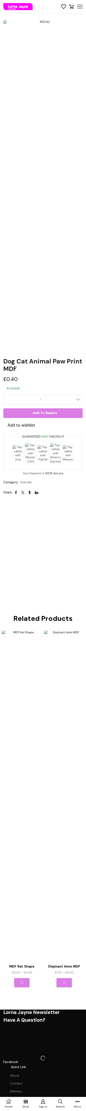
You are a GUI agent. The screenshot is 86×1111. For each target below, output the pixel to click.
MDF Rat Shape (21, 966)
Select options (22, 983)
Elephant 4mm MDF (64, 966)
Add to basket (45, 413)
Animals (26, 482)
